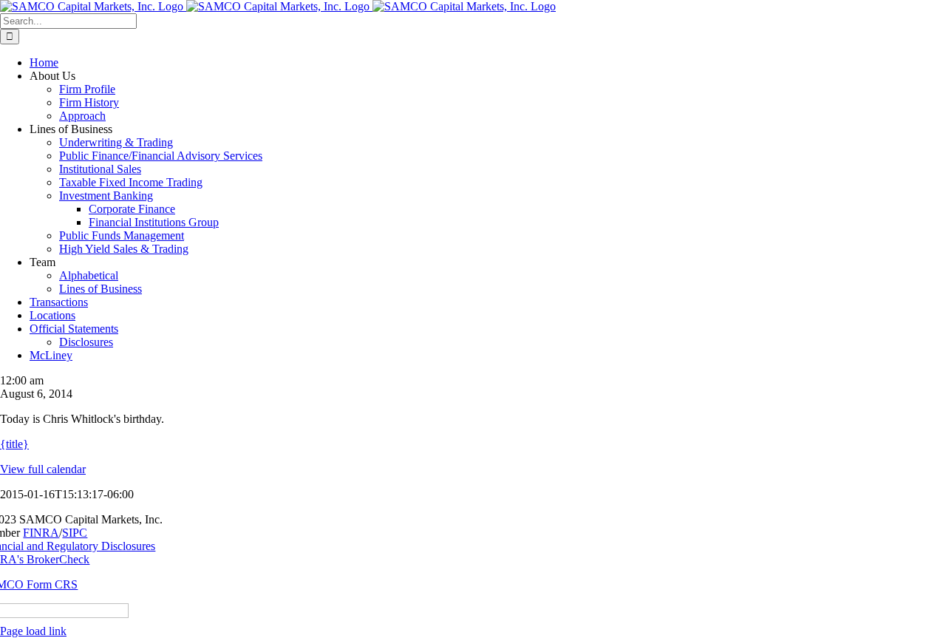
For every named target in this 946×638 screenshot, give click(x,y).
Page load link (33, 631)
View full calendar (43, 469)
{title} (14, 444)
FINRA (41, 532)
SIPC (74, 532)
